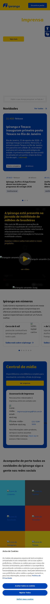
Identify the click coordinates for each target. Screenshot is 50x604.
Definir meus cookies (25, 599)
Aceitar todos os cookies (25, 586)
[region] (25, 576)
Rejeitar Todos (25, 593)
